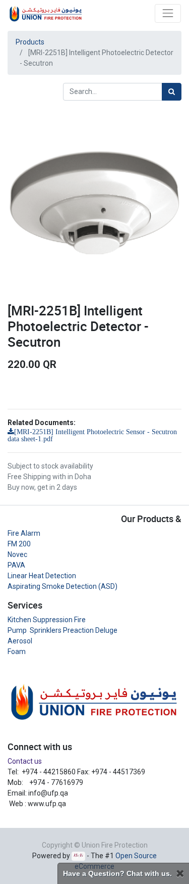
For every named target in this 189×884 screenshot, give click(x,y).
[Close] (180, 873)
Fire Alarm (24, 533)
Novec (17, 554)
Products (30, 42)
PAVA (16, 565)
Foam (17, 651)
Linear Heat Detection (42, 576)
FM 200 (19, 544)
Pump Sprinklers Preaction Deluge (62, 630)
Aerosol (20, 641)
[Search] (171, 92)
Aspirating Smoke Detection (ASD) (62, 586)
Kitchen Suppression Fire (47, 620)
